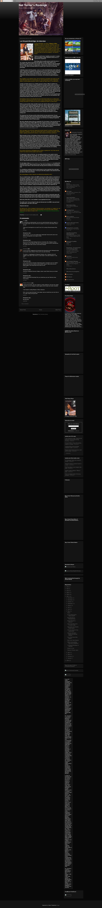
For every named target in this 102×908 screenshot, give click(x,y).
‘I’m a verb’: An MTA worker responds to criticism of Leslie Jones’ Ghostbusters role (72, 251)
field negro (69, 191)
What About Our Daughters (72, 271)
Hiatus (68, 612)
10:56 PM (25, 301)
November (70, 599)
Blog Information (68, 665)
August (69, 605)
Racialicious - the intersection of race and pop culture (73, 248)
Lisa (24, 220)
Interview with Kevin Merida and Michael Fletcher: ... (72, 634)
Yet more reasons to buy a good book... (72, 630)
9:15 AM (24, 230)
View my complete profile (70, 154)
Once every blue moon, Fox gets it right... (72, 624)
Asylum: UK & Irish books (72, 222)
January (70, 658)
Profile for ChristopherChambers (71, 666)
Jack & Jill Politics (70, 197)
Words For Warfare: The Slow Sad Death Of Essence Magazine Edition (73, 263)
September (70, 603)
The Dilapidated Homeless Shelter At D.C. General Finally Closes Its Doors (73, 236)
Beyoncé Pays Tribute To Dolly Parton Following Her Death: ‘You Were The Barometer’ (73, 186)
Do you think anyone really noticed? (71, 615)
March (69, 654)
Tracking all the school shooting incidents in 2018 (72, 447)
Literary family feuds (70, 223)
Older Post (58, 309)
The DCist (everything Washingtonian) (71, 233)
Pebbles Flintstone (27, 282)
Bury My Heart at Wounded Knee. (71, 618)
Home (40, 309)
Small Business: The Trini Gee (72, 228)
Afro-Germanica (70, 279)
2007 (68, 596)
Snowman (25, 248)
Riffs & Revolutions (71, 268)
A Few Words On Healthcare (72, 206)
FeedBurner (76, 430)
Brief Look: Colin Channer (73, 640)
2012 (68, 586)
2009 (68, 592)
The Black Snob (70, 210)
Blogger (57, 905)
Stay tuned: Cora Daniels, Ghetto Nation (73, 627)
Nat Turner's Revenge (33, 5)
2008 (68, 594)
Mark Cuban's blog (70, 205)
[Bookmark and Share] (70, 566)
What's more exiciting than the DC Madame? (72, 643)
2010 (68, 590)
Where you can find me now (72, 257)
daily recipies (69, 274)
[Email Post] (41, 214)
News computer (70, 216)
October (70, 601)
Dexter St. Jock (70, 648)
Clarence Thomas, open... (73, 650)
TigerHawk (68, 256)
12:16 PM (25, 267)
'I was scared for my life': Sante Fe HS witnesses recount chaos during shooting (73, 439)
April (69, 652)
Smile (67, 243)
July (69, 607)
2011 (68, 588)
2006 (68, 660)
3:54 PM (24, 258)
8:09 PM (24, 295)
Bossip (68, 183)
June (69, 609)
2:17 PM (24, 280)
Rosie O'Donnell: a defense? (71, 621)
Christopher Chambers (76, 132)
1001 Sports (69, 276)
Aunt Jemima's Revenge (72, 261)
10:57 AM (25, 237)
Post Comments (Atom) (43, 314)
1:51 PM (24, 273)
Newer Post (23, 309)
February (70, 656)
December (70, 597)
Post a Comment (25, 303)
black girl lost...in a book (72, 227)
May (69, 611)
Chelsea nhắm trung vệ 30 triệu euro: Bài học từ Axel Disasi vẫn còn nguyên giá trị (73, 200)
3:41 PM (24, 246)
